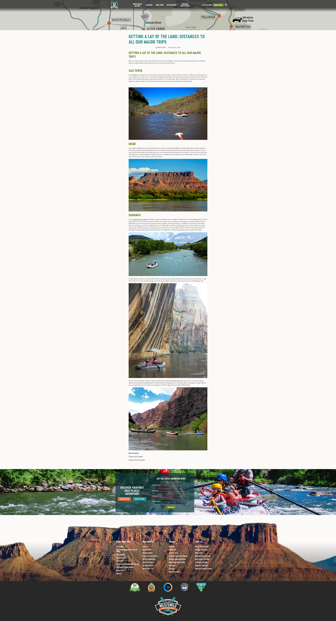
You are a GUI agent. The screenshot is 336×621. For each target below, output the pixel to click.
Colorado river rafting (140, 219)
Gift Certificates (148, 562)
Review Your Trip (148, 568)
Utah (139, 148)
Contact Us (172, 550)
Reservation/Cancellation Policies (127, 564)
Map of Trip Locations (202, 546)
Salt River (134, 75)
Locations (172, 565)
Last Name (155, 496)
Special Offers (147, 550)
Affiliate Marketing (149, 559)
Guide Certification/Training (178, 556)
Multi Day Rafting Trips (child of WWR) (126, 550)
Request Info (120, 570)
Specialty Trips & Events (150, 556)
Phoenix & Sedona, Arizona (203, 568)
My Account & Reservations (125, 567)
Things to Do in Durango (137, 460)
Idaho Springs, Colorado (202, 556)
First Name (155, 490)
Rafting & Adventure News (177, 559)
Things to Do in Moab (136, 456)
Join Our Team (173, 553)
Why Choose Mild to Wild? (177, 562)
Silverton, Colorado (201, 565)
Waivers (118, 573)
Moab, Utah (198, 553)
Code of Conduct (174, 572)
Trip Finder (119, 546)
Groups (145, 546)
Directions (119, 561)
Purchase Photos (148, 565)
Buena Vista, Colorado (202, 559)
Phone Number (156, 501)
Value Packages (148, 553)
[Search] (226, 5)
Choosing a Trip (121, 558)
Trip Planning (120, 554)
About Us (172, 546)
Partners (172, 568)
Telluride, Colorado (201, 562)
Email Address (156, 485)
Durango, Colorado (201, 550)
